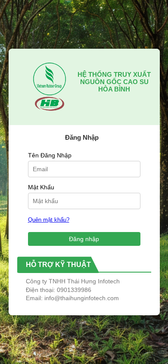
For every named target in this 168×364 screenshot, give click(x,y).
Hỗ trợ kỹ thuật (58, 264)
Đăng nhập (84, 238)
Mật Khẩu (41, 187)
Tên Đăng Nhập (50, 155)
